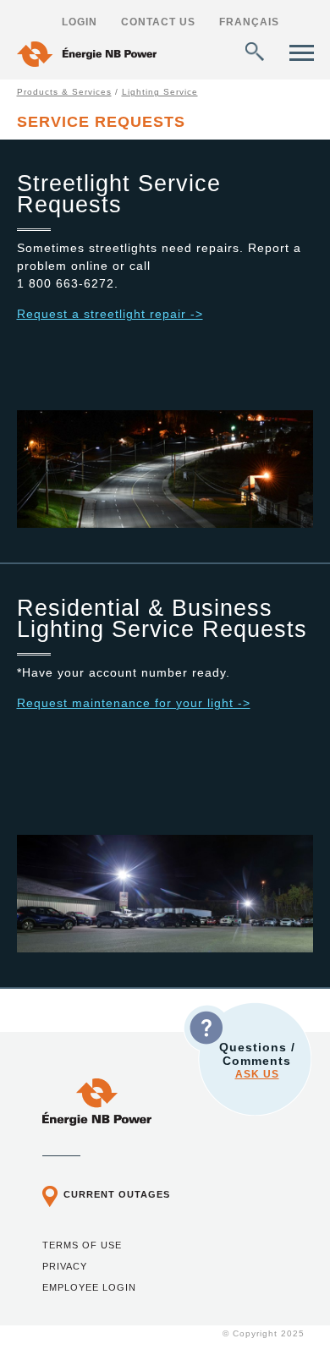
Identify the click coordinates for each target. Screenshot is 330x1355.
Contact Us (158, 22)
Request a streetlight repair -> (110, 314)
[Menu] (301, 53)
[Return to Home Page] (87, 56)
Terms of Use (82, 1245)
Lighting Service (160, 91)
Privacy (64, 1266)
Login (79, 22)
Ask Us (257, 1074)
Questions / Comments (257, 1060)
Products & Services (64, 91)
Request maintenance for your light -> (133, 703)
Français (249, 22)
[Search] (254, 51)
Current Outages (116, 1194)
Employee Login (89, 1287)
